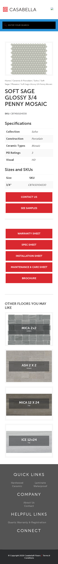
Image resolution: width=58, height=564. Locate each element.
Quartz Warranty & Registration (27, 522)
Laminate (40, 482)
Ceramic (17, 486)
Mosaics (15, 84)
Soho (36, 80)
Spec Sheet (29, 244)
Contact (29, 506)
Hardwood (17, 482)
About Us (29, 502)
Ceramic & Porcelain (22, 80)
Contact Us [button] (29, 196)
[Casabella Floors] (19, 9)
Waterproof (40, 486)
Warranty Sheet (29, 233)
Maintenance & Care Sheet (29, 267)
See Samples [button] (29, 208)
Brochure (29, 278)
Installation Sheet (29, 255)
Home (8, 80)
